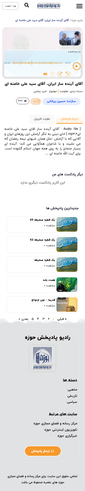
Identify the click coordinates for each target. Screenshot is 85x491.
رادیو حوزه (77, 20)
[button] (26, 5)
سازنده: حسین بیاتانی (61, 101)
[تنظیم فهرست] (79, 6)
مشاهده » (49, 225)
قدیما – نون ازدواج (43, 300)
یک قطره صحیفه (44, 260)
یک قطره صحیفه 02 (42, 240)
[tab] (69, 119)
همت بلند (49, 280)
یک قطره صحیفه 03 (42, 220)
